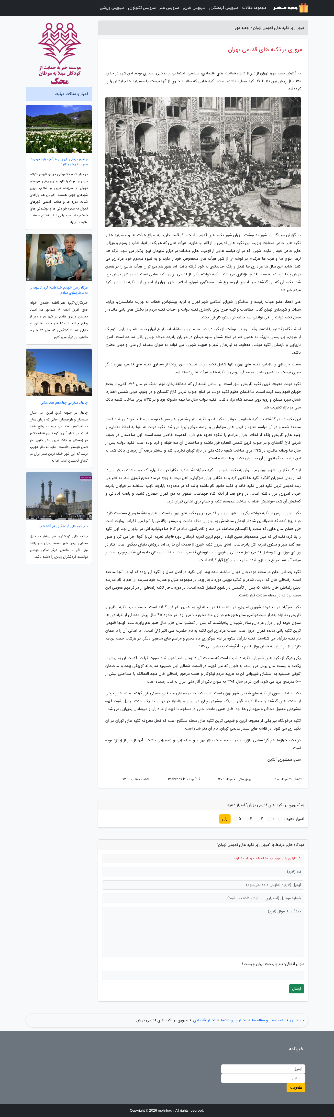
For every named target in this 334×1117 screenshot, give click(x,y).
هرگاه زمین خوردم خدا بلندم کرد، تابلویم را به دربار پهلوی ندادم (59, 290)
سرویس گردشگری (223, 8)
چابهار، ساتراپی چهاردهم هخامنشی (64, 402)
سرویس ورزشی (112, 8)
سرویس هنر (169, 8)
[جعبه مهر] (290, 8)
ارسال (296, 989)
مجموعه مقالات (254, 8)
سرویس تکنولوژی (142, 8)
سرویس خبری (194, 8)
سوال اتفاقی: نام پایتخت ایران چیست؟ (273, 964)
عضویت (296, 1087)
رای (224, 819)
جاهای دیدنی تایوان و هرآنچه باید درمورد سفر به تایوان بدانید (59, 162)
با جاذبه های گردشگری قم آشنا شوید (63, 526)
